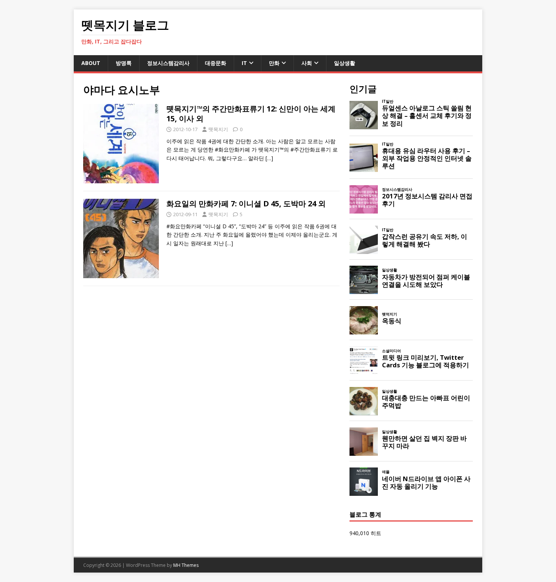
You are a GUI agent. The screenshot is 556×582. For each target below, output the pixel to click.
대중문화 (215, 63)
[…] (269, 158)
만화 (274, 63)
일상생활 (344, 63)
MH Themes (186, 565)
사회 (306, 63)
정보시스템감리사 (168, 63)
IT (244, 63)
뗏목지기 (218, 129)
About (90, 63)
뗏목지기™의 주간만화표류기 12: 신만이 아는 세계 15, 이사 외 (250, 114)
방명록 (124, 63)
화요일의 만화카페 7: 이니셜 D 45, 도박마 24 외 (246, 203)
